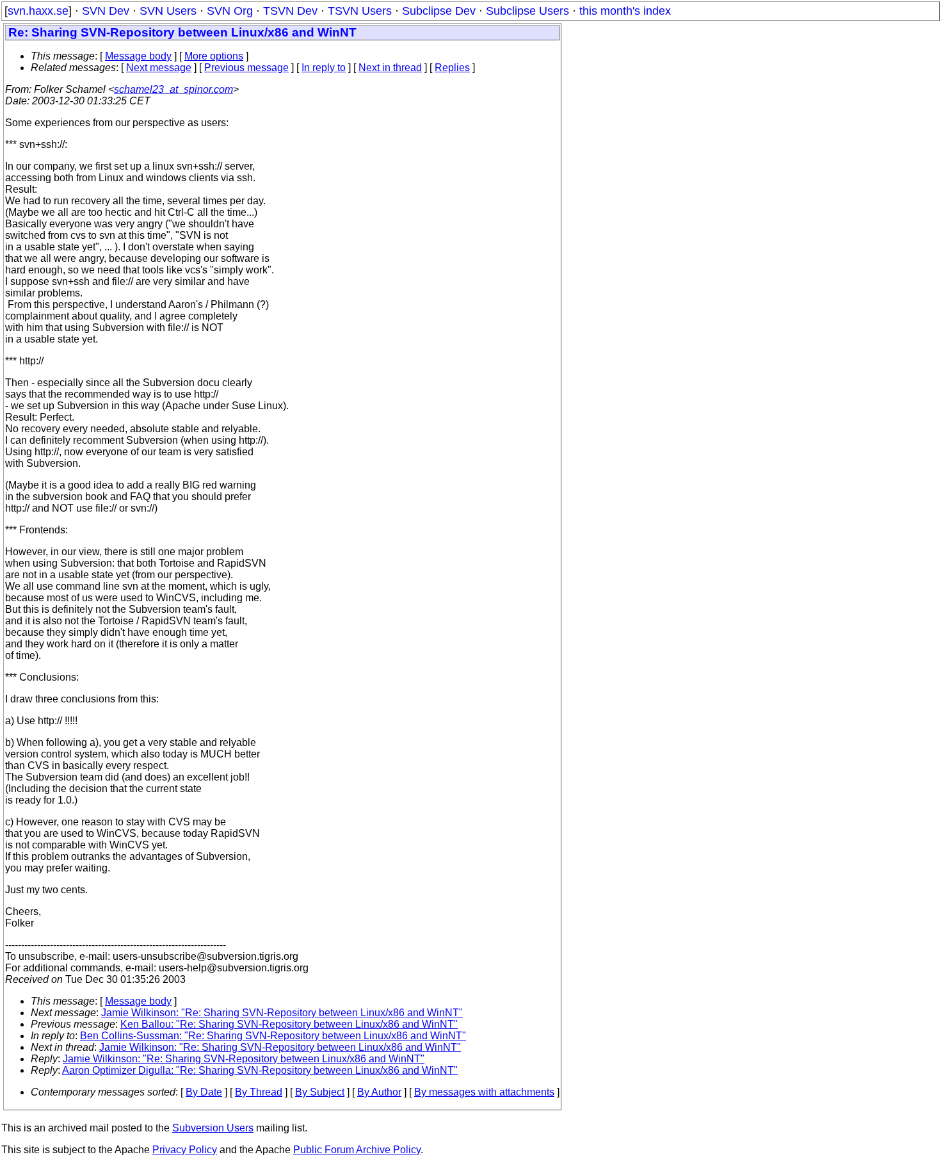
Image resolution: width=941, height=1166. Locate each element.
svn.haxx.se (38, 10)
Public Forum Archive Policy (357, 1149)
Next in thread (390, 67)
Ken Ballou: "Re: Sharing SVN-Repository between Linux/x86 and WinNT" (289, 1024)
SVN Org (230, 10)
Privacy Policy (184, 1149)
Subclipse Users (527, 10)
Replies (452, 67)
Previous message (246, 67)
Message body (138, 56)
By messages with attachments (484, 1092)
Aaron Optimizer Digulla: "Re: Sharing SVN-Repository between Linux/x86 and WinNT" (260, 1070)
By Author (379, 1092)
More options (213, 56)
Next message (158, 67)
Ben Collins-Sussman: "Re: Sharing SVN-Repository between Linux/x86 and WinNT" (273, 1035)
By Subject (319, 1092)
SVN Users (168, 10)
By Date (204, 1092)
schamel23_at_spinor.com (173, 89)
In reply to (324, 67)
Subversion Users (212, 1127)
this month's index (625, 10)
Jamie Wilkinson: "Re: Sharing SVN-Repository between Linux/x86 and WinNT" (282, 1012)
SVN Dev (105, 10)
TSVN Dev (290, 10)
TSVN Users (360, 10)
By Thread (258, 1092)
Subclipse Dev (439, 10)
